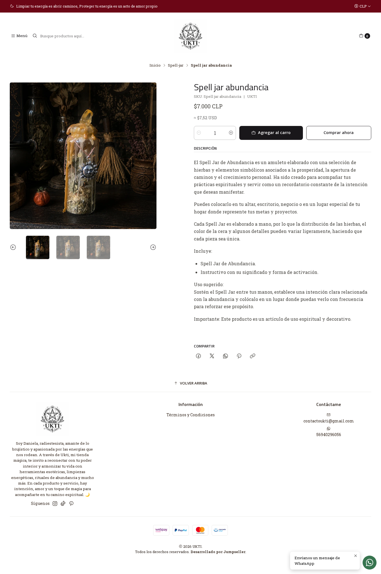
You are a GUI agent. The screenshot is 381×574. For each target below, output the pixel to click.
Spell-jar (176, 65)
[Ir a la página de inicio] (190, 36)
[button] (190, 383)
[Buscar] (35, 36)
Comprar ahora (339, 132)
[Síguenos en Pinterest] (71, 503)
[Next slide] (152, 247)
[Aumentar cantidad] (231, 133)
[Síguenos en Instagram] (55, 503)
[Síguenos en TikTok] (63, 503)
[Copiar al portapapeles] (252, 356)
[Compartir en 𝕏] (212, 356)
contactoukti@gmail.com (328, 421)
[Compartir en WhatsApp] (225, 356)
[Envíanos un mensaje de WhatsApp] (370, 563)
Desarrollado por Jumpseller (218, 551)
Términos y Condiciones (191, 414)
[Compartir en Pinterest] (239, 356)
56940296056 (328, 434)
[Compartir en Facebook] (198, 356)
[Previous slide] (14, 247)
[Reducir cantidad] (199, 133)
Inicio (155, 65)
